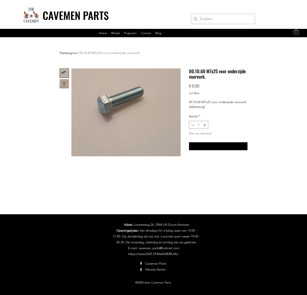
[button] (296, 32)
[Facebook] (141, 263)
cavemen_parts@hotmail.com (158, 248)
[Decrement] (192, 125)
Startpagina (68, 53)
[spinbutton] (198, 125)
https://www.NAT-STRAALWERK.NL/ (153, 254)
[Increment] (205, 125)
